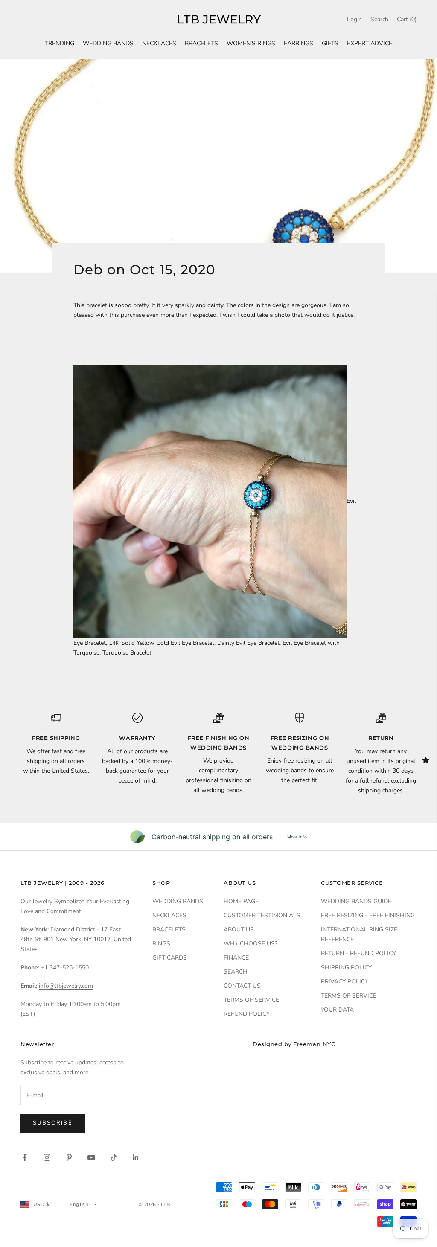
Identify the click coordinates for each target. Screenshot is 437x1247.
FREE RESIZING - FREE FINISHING (368, 915)
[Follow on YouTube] (91, 1157)
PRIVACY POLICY (344, 981)
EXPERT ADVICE (369, 43)
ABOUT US (239, 929)
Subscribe (53, 1123)
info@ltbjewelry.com (66, 986)
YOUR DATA (337, 1010)
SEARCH (236, 972)
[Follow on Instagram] (47, 1157)
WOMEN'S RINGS (251, 43)
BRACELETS (201, 43)
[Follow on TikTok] (113, 1157)
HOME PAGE (241, 901)
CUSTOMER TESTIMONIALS (262, 915)
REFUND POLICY (247, 1014)
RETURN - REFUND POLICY (358, 953)
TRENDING (59, 43)
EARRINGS (298, 43)
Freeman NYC (314, 1044)
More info (297, 836)
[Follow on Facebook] (24, 1157)
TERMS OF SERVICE (251, 1000)
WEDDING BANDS (108, 43)
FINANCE (236, 958)
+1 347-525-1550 (65, 967)
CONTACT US (242, 986)
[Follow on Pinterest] (69, 1157)
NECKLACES (159, 43)
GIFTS (330, 43)
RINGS (161, 944)
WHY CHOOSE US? (250, 944)
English (79, 1204)
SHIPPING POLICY (346, 967)
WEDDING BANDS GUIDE (356, 901)
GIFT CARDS (169, 958)
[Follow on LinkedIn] (135, 1157)
